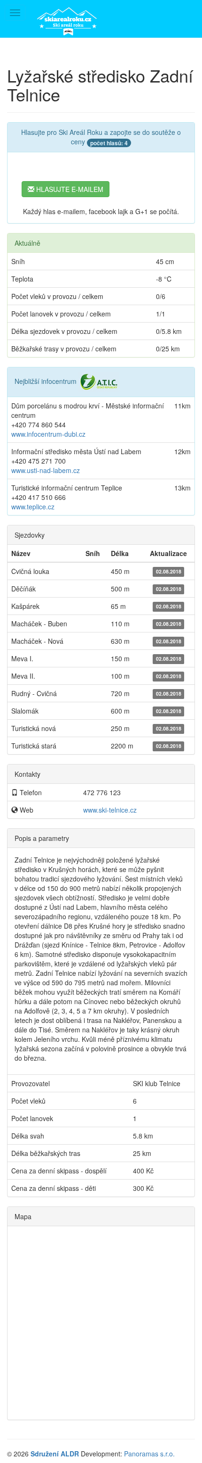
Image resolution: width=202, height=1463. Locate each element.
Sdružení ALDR (55, 1453)
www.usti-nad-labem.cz (45, 470)
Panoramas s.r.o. (149, 1453)
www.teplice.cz (32, 506)
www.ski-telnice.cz (110, 810)
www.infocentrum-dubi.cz (48, 434)
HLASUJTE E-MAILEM (68, 189)
